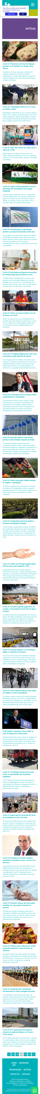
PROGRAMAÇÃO (15, 1069)
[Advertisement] (15, 29)
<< (9, 1054)
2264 (13, 1054)
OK (23, 14)
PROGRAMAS (24, 1063)
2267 (25, 1054)
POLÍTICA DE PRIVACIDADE (20, 1079)
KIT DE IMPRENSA (12, 1083)
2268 (29, 1054)
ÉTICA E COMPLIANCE (20, 1085)
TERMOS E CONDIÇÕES (16, 1081)
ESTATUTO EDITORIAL (26, 1083)
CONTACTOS (15, 1074)
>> (34, 1054)
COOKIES (28, 1081)
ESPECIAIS (26, 1074)
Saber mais (11, 14)
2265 (17, 1054)
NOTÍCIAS (27, 1069)
